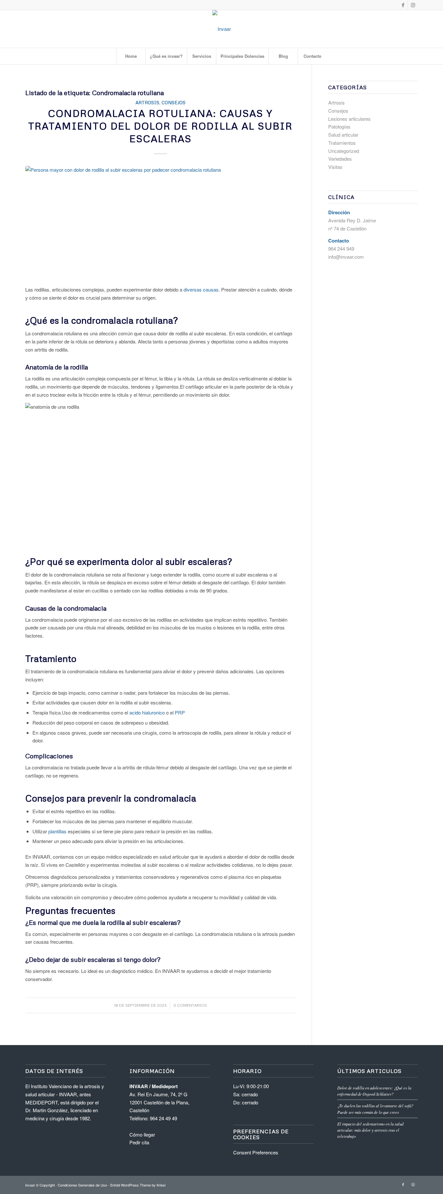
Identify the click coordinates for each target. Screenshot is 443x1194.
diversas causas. (202, 289)
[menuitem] (130, 56)
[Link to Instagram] (413, 5)
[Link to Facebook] (403, 5)
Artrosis (147, 102)
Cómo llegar (142, 1134)
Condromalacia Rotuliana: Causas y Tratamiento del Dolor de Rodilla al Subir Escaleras (160, 125)
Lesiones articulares (349, 118)
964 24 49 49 (163, 1118)
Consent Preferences (255, 1152)
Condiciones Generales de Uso (82, 1185)
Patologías (339, 126)
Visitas (335, 166)
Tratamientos (342, 142)
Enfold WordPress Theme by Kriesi (137, 1185)
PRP (180, 712)
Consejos (174, 102)
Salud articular (343, 134)
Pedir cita (139, 1142)
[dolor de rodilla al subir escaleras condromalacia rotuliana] (160, 222)
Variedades (340, 158)
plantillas (58, 831)
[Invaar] (221, 29)
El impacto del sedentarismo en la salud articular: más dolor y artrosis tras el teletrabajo (370, 1130)
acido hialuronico (147, 712)
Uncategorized (343, 150)
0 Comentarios (190, 1005)
